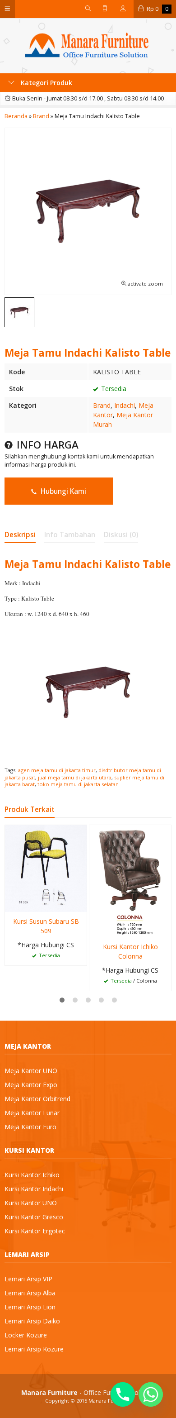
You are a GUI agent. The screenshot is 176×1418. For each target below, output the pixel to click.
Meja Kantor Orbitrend (37, 1098)
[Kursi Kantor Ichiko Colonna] (130, 880)
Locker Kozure (26, 1335)
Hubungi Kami (62, 491)
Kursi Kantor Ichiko (32, 1174)
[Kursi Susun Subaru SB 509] (46, 868)
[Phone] (123, 1394)
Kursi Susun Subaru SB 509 (46, 926)
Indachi (124, 405)
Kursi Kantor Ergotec (35, 1231)
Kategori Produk (45, 82)
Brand (102, 405)
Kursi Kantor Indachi (34, 1188)
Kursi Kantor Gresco (34, 1217)
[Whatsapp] (151, 1394)
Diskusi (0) (121, 535)
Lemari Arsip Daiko (32, 1321)
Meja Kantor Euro (30, 1126)
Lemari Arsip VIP (28, 1279)
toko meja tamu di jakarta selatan (78, 784)
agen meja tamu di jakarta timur (57, 770)
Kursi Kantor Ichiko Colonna (130, 951)
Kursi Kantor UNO (31, 1202)
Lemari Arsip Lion (30, 1307)
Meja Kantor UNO (31, 1070)
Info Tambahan (69, 535)
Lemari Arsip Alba (30, 1293)
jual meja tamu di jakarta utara (74, 777)
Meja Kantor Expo (31, 1084)
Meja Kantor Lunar (32, 1112)
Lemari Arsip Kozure (34, 1349)
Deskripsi (20, 535)
